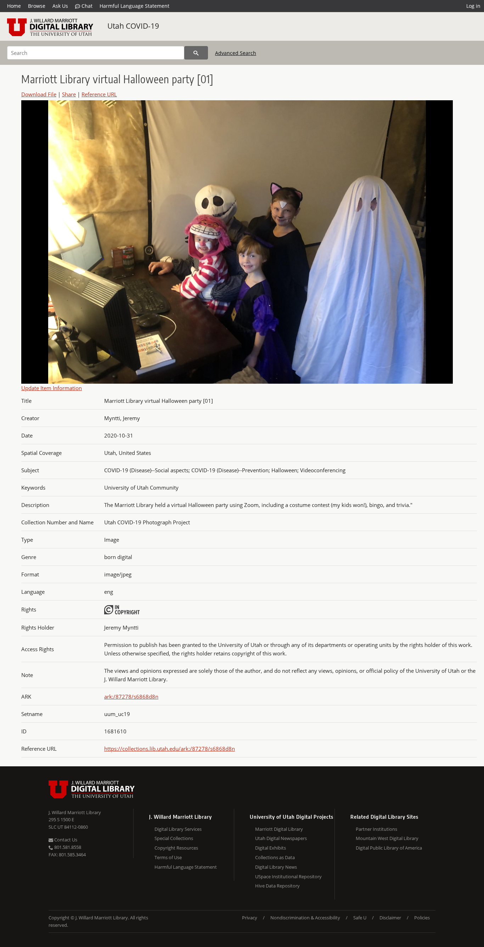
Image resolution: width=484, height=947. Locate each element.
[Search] (196, 53)
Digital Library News (276, 867)
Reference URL (99, 94)
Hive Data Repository (277, 886)
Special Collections (173, 838)
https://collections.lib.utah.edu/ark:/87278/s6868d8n (169, 748)
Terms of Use (168, 857)
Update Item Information (51, 387)
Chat (86, 5)
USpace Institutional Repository (288, 876)
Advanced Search (235, 53)
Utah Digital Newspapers (281, 838)
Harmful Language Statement (134, 5)
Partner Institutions (376, 829)
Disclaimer (390, 917)
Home (14, 5)
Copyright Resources (176, 848)
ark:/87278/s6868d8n (131, 696)
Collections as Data (275, 857)
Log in (473, 5)
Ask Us (60, 5)
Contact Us (65, 839)
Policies (422, 917)
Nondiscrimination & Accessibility (305, 917)
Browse (36, 5)
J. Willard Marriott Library (75, 812)
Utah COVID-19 (133, 26)
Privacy (249, 917)
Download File (38, 94)
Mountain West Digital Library (387, 838)
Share (69, 94)
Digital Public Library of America (389, 848)
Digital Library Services (178, 829)
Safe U (359, 917)
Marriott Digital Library (279, 829)
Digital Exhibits (270, 848)
